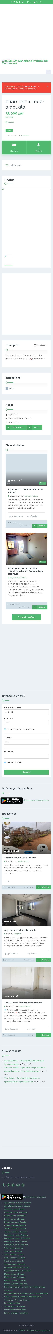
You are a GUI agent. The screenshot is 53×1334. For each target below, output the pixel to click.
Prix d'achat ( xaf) (12, 707)
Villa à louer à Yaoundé (13, 1248)
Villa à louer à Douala (13, 1251)
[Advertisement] (26, 30)
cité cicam (28, 496)
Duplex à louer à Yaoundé (15, 1216)
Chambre (25, 135)
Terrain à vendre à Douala (15, 1229)
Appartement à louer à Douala (17, 1206)
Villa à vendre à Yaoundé (14, 1258)
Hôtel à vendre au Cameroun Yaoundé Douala (23, 1297)
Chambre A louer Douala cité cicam (25, 491)
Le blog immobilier (12, 1303)
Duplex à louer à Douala (14, 1219)
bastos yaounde (25, 1006)
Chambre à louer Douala (14, 1209)
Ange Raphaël (15, 578)
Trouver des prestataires (14, 1306)
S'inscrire (39, 2)
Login (30, 2)
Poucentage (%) (13, 729)
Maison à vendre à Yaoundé (15, 1284)
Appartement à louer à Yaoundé (17, 1203)
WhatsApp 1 (18, 427)
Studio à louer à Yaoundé (14, 1264)
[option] (26, 220)
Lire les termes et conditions (16, 1313)
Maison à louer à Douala (14, 1274)
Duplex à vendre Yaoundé (15, 1225)
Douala (11, 122)
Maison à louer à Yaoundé (15, 1277)
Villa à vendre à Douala (14, 1255)
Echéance (8, 751)
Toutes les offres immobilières (16, 1300)
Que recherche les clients (15, 1310)
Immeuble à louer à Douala (15, 1242)
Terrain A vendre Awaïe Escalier (20, 857)
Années (9, 763)
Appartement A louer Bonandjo (20, 930)
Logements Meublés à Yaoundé (17, 1271)
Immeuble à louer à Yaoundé (16, 1245)
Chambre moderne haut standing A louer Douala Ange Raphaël (26, 571)
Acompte (8, 718)
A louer (42, 483)
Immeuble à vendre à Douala (16, 1235)
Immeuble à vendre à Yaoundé (17, 1238)
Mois (19, 763)
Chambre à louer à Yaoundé (15, 1212)
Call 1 (36, 427)
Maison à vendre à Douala (15, 1280)
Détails (41, 526)
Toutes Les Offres (26, 617)
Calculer (26, 772)
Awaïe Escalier (23, 861)
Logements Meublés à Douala (16, 1268)
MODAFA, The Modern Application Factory (34, 1330)
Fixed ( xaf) (30, 729)
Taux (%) (8, 738)
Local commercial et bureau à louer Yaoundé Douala (26, 1293)
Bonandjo (17, 934)
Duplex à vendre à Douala (15, 1222)
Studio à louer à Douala (14, 1261)
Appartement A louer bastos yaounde (23, 1002)
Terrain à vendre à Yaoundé (15, 1232)
